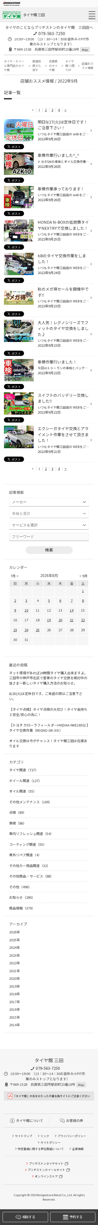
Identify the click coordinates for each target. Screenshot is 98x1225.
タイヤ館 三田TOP (69, 65)
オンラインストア (46, 1176)
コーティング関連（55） (28, 844)
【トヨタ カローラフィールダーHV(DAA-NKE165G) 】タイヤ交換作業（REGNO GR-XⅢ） (48, 728)
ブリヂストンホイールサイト (46, 1170)
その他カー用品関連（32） (29, 865)
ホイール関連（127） (25, 780)
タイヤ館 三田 (33, 14)
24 (26, 629)
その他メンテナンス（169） (30, 801)
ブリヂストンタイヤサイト (46, 1163)
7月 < (14, 575)
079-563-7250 (51, 33)
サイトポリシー (51, 1142)
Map (85, 49)
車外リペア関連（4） (25, 854)
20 (60, 619)
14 (71, 610)
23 (15, 629)
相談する (28, 1216)
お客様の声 (74, 1120)
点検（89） (17, 812)
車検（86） (17, 823)
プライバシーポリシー (71, 1136)
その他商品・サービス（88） (31, 876)
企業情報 (78, 1149)
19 (49, 619)
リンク (45, 1136)
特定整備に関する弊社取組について (41, 1149)
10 (26, 610)
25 (37, 629)
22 (83, 619)
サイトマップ (23, 1136)
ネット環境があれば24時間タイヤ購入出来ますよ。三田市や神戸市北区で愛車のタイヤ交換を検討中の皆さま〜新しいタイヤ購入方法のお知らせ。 (48, 678)
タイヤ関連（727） (23, 769)
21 (71, 619)
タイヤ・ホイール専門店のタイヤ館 (14, 65)
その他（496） (20, 886)
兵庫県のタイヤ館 (53, 65)
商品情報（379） (22, 908)
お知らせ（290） (22, 897)
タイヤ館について (29, 1120)
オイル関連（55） (23, 791)
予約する (76, 1216)
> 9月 (83, 575)
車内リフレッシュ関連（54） (31, 833)
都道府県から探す (36, 65)
